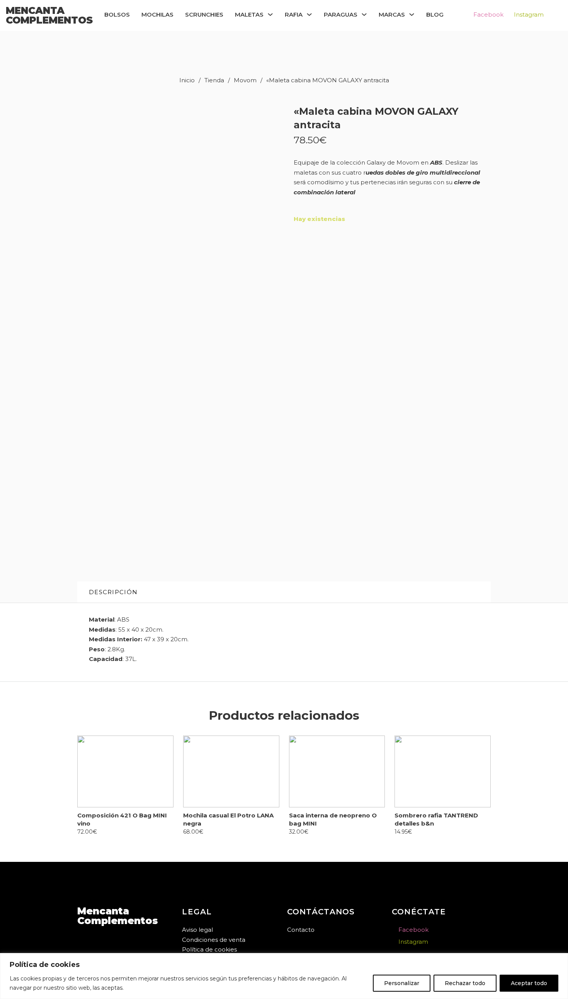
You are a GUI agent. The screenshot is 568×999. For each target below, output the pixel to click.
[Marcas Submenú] (412, 14)
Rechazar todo (465, 983)
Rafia (294, 14)
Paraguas (340, 14)
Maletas (249, 14)
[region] (284, 976)
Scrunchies (204, 14)
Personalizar (401, 983)
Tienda (214, 80)
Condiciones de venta (213, 939)
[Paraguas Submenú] (364, 14)
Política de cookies (209, 949)
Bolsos (117, 14)
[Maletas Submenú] (270, 14)
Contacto (301, 929)
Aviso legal (197, 929)
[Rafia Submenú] (309, 14)
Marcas (392, 14)
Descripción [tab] (113, 592)
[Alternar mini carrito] (548, 15)
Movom (245, 80)
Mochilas (157, 14)
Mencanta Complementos (49, 15)
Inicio (187, 80)
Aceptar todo (529, 983)
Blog (435, 14)
